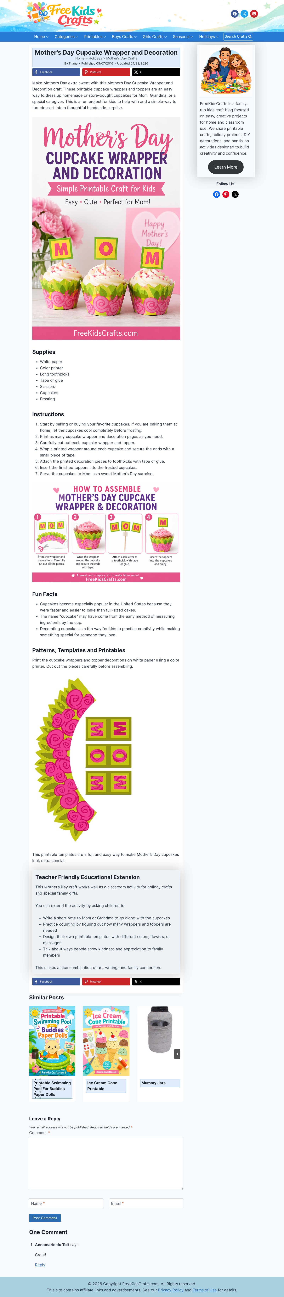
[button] (174, 122)
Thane (73, 63)
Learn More (225, 167)
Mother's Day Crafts (121, 58)
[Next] (177, 1054)
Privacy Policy (171, 1290)
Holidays (95, 58)
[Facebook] (235, 14)
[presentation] (52, 1041)
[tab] (40, 1067)
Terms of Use (205, 1290)
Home (80, 58)
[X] (244, 14)
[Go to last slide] (35, 1054)
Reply (40, 1265)
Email (117, 1203)
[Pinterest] (254, 14)
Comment (39, 1132)
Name (38, 1203)
